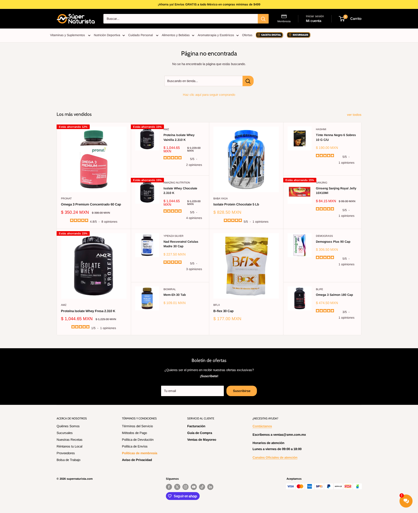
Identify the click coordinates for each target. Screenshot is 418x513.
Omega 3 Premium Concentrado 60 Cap (91, 204)
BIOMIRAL (169, 289)
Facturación (196, 426)
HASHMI (321, 129)
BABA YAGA (220, 198)
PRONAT (66, 198)
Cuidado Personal (141, 35)
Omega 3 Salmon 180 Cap (334, 294)
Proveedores (66, 453)
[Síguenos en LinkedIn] (210, 487)
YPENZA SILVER (173, 235)
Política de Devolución (137, 439)
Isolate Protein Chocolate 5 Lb (236, 204)
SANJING (321, 182)
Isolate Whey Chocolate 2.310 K (180, 191)
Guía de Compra (199, 433)
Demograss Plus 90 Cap (333, 241)
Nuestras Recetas (70, 439)
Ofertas (247, 35)
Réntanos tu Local (69, 446)
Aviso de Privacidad (137, 460)
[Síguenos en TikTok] (202, 487)
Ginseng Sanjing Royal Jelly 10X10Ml (336, 191)
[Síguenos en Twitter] (177, 487)
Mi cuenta (313, 21)
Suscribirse (241, 391)
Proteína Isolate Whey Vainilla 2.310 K (179, 137)
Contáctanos (262, 426)
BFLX (216, 304)
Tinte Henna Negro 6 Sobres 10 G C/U (336, 137)
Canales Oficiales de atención (275, 457)
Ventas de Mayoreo (201, 439)
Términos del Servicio (137, 426)
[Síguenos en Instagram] (185, 487)
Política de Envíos (135, 446)
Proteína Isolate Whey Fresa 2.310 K (88, 311)
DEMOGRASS (324, 235)
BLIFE (319, 289)
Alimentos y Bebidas (176, 35)
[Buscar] (263, 19)
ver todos (354, 114)
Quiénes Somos (68, 426)
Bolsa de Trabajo (68, 460)
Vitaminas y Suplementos (68, 35)
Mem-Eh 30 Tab (174, 294)
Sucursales (65, 433)
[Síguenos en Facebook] (169, 487)
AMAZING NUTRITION (176, 182)
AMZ (166, 129)
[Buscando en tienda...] (248, 81)
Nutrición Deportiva (107, 35)
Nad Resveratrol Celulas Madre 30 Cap (180, 244)
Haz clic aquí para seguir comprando (209, 94)
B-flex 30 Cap (223, 311)
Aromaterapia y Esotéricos (216, 35)
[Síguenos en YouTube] (194, 487)
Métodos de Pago (134, 433)
